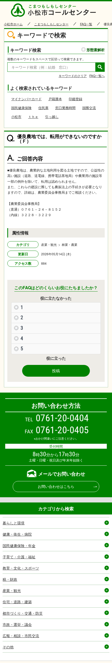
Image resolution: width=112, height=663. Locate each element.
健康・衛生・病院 (17, 534)
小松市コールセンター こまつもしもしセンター (56, 10)
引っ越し (52, 116)
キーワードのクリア (73, 75)
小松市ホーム (13, 24)
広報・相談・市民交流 (21, 635)
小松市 (16, 116)
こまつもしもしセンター (51, 24)
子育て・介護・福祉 (19, 556)
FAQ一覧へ (97, 75)
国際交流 (89, 107)
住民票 (43, 107)
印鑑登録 (75, 98)
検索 (100, 67)
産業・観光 (12, 590)
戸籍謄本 (55, 98)
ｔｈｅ (33, 116)
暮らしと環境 (13, 522)
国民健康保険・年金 (19, 545)
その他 (8, 646)
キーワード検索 (57, 50)
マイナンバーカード (26, 98)
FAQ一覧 (86, 24)
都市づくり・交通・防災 (23, 613)
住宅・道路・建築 (17, 601)
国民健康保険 (21, 107)
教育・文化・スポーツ (21, 568)
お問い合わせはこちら (56, 486)
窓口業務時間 (65, 107)
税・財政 (10, 579)
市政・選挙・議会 (17, 624)
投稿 (56, 370)
